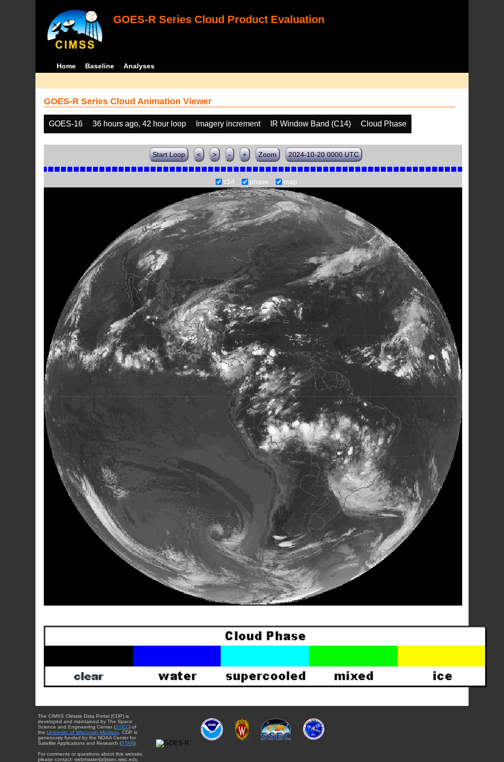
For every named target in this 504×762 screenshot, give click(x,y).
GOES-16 (66, 124)
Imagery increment (228, 124)
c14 (229, 182)
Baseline (99, 66)
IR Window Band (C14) (310, 124)
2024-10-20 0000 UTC (323, 154)
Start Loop (169, 154)
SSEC (122, 727)
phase (259, 182)
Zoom (267, 154)
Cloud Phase (384, 124)
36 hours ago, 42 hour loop (139, 124)
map (290, 182)
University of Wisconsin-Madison (83, 732)
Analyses (139, 66)
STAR (127, 743)
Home (66, 66)
